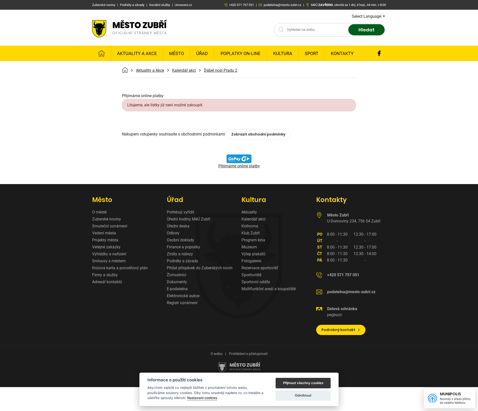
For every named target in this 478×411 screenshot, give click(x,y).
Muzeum (249, 247)
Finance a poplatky (183, 247)
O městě (99, 212)
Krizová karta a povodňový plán (120, 268)
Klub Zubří (250, 233)
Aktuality (249, 212)
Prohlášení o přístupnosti (248, 354)
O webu (216, 354)
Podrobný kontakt (338, 329)
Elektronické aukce (183, 295)
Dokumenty (177, 281)
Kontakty (342, 53)
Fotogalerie (251, 261)
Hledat (366, 30)
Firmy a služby (105, 275)
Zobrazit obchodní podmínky (258, 134)
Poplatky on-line (240, 53)
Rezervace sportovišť (259, 268)
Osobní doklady (180, 240)
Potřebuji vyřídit (180, 212)
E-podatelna (177, 288)
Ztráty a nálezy (180, 254)
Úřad (202, 53)
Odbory (173, 233)
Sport (311, 53)
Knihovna (249, 226)
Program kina (253, 240)
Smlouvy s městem (109, 261)
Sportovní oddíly (255, 281)
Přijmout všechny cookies (303, 383)
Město (176, 53)
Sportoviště (251, 275)
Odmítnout (303, 395)
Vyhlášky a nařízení (109, 254)
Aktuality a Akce (137, 53)
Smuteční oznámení (109, 226)
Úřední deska (178, 226)
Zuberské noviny (106, 219)
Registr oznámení (182, 302)
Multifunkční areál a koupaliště (268, 288)
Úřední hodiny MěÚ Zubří (188, 219)
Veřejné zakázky (106, 247)
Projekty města (105, 240)
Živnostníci (176, 275)
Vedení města (104, 233)
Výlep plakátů (253, 254)
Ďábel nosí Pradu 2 (220, 70)
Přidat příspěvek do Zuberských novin (200, 268)
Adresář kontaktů (107, 281)
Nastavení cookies (202, 398)
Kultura (282, 53)
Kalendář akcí (184, 70)
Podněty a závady (182, 261)
